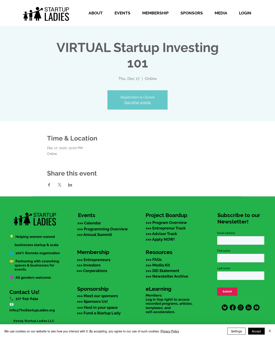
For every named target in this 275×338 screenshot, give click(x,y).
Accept (256, 331)
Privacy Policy (169, 331)
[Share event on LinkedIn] (70, 185)
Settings (236, 331)
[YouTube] (257, 307)
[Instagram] (241, 307)
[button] (98, 13)
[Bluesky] (225, 307)
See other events (137, 102)
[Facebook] (233, 307)
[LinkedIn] (249, 307)
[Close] (269, 331)
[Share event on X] (60, 185)
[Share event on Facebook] (49, 185)
